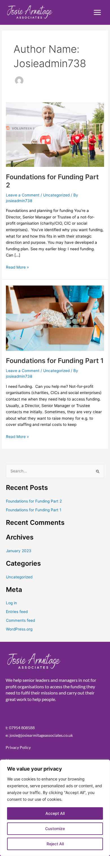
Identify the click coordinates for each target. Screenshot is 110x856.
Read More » (17, 266)
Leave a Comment (22, 195)
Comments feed (20, 620)
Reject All (55, 843)
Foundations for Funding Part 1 (55, 361)
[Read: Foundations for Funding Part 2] (55, 134)
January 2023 (18, 550)
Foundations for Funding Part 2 (34, 501)
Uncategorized (56, 195)
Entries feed (17, 611)
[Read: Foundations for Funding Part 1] (55, 318)
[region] (55, 808)
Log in (11, 603)
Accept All (55, 813)
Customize (55, 828)
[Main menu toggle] (97, 12)
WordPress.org (19, 629)
